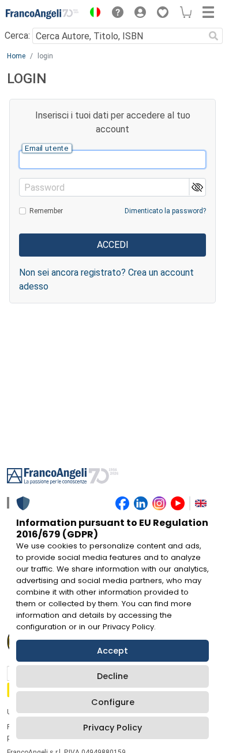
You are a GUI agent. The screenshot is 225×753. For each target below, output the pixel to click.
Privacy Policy (112, 727)
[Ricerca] (213, 36)
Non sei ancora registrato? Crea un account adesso (106, 279)
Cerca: (17, 35)
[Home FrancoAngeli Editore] (42, 14)
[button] (92, 14)
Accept (112, 650)
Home (16, 56)
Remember (46, 211)
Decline (112, 676)
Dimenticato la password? (165, 211)
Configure (112, 702)
